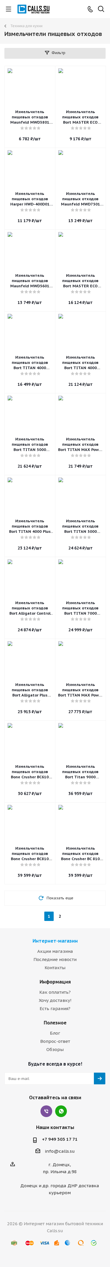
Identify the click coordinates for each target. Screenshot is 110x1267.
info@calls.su (60, 1151)
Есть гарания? (55, 1008)
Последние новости (55, 959)
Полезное (55, 1023)
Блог (55, 1033)
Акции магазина (55, 951)
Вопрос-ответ (55, 1041)
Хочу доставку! (55, 1000)
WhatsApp (61, 1111)
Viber (46, 1111)
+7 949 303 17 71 (60, 1139)
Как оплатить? (55, 992)
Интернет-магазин (55, 941)
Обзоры (55, 1049)
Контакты (55, 967)
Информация (55, 982)
